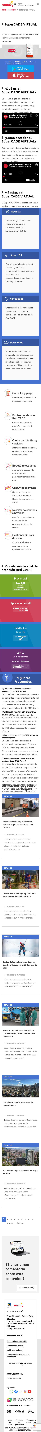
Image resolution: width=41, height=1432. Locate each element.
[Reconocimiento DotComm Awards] (19, 1411)
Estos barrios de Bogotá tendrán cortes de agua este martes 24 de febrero (18, 824)
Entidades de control (15, 1345)
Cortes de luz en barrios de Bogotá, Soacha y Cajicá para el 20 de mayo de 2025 (20, 965)
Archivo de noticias (14, 1350)
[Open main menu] (15, 4)
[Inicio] (7, 4)
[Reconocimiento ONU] (9, 1411)
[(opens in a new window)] (9, 1399)
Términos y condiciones (31, 1421)
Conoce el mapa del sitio (17, 1341)
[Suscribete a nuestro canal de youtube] (29, 1391)
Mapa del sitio (10, 1422)
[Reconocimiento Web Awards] (31, 1411)
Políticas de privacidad (19, 1422)
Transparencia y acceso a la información (18, 1355)
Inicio (4, 10)
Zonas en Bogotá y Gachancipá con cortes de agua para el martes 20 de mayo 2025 (19, 1033)
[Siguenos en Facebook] (11, 1391)
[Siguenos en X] (20, 1391)
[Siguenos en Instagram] (25, 1391)
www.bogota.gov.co (20, 661)
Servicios (12, 10)
